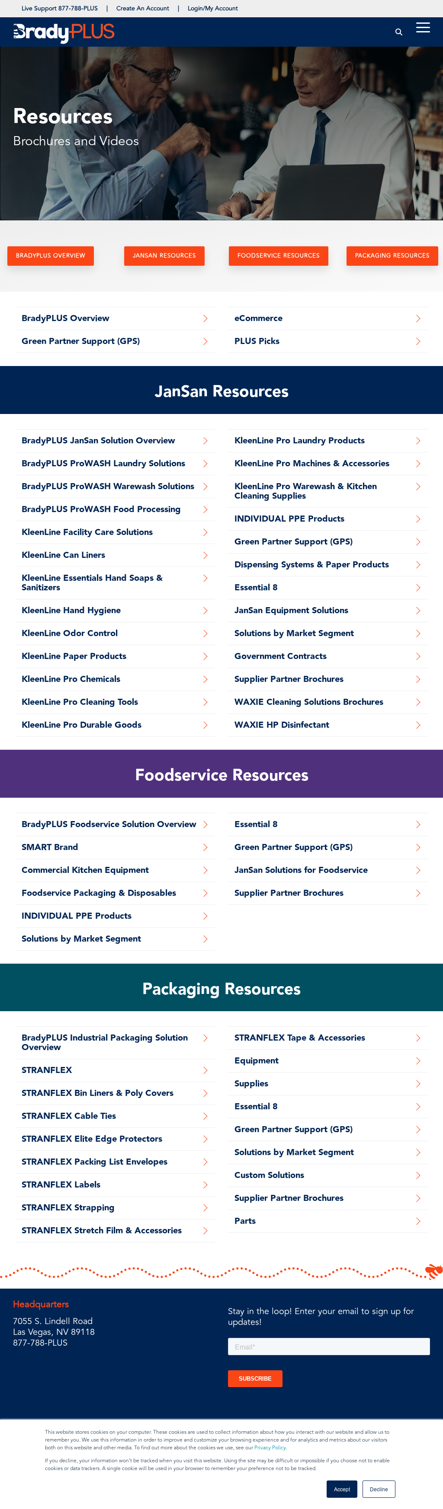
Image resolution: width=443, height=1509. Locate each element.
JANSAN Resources (164, 256)
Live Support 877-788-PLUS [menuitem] (60, 8)
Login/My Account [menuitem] (213, 8)
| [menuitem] (107, 8)
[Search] (399, 31)
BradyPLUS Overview (50, 256)
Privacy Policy (270, 1448)
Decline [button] (379, 1489)
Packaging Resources (392, 256)
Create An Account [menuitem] (142, 8)
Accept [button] (342, 1489)
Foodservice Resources (279, 256)
